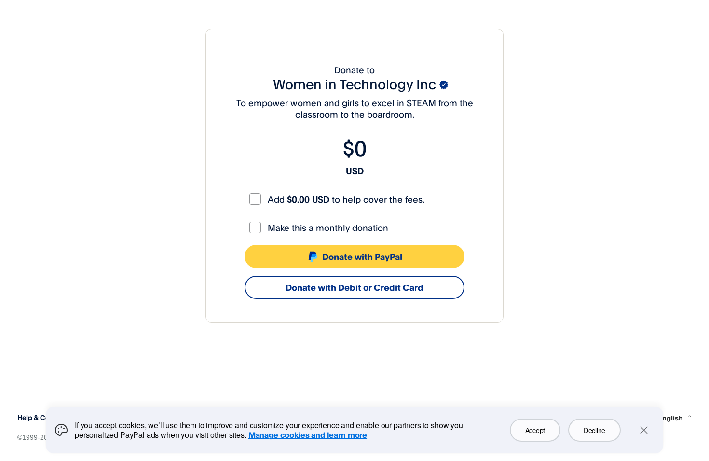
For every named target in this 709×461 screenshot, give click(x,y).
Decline (594, 430)
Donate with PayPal (362, 256)
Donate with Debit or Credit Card (354, 287)
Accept (535, 430)
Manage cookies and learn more (307, 435)
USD (355, 170)
